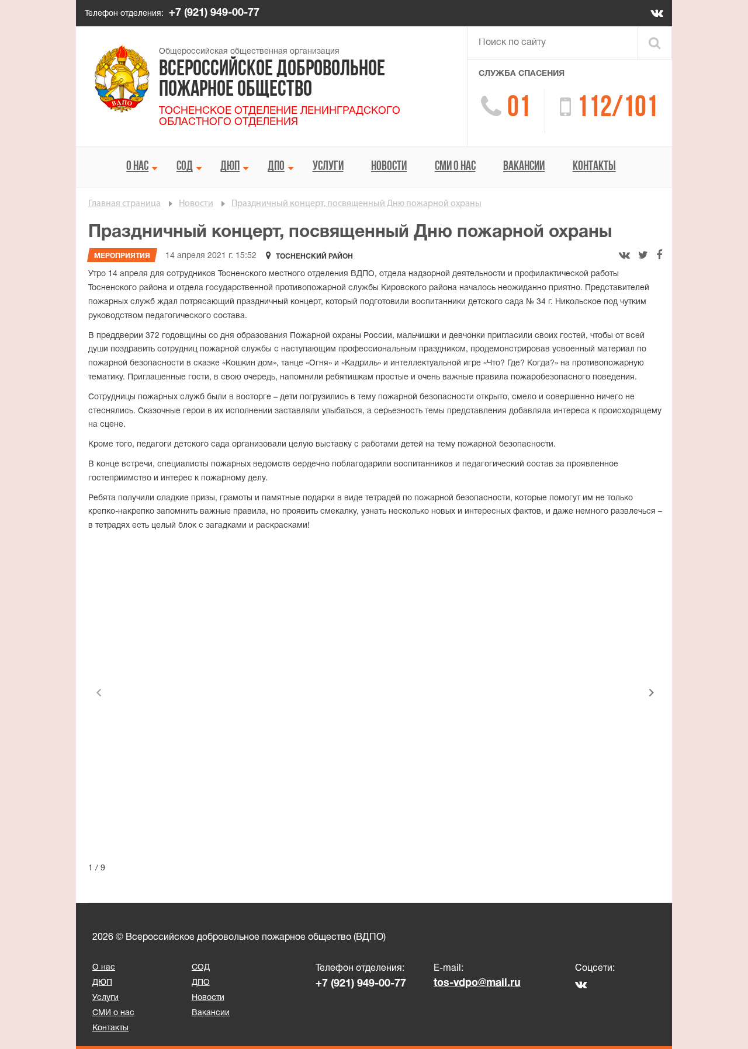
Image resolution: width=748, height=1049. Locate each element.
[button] (651, 693)
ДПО (276, 166)
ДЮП (230, 166)
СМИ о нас (455, 166)
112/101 (617, 109)
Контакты (594, 166)
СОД (184, 166)
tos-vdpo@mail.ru (477, 983)
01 (519, 109)
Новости (389, 166)
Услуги (328, 166)
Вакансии (524, 166)
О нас (137, 166)
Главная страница (124, 203)
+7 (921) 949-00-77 (214, 13)
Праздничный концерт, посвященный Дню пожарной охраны (356, 203)
